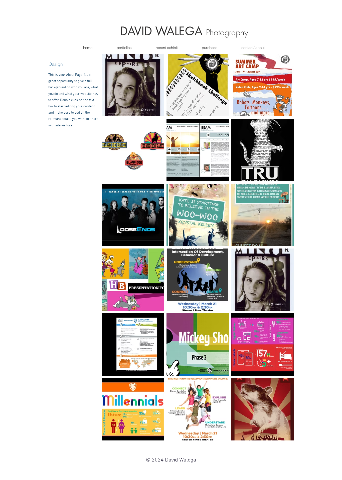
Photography (227, 32)
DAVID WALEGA (163, 31)
